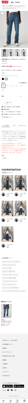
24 (8, 86)
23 (4, 86)
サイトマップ (5, 371)
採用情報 (4, 348)
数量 (3, 96)
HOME (3, 5)
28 (4, 90)
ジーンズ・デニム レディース (19, 5)
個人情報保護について (7, 344)
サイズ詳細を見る (22, 82)
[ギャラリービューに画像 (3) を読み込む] (17, 52)
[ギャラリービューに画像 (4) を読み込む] (24, 52)
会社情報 (4, 367)
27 (22, 86)
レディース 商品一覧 (9, 5)
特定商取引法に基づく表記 (8, 356)
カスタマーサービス (7, 352)
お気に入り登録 (8, 103)
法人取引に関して (6, 375)
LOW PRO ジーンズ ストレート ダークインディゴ (6, 322)
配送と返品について (8, 117)
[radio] (3, 79)
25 (13, 86)
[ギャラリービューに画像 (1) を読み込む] (4, 52)
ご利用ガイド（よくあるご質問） (10, 340)
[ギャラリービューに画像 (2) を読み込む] (11, 52)
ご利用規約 (5, 364)
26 (17, 86)
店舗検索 (4, 360)
